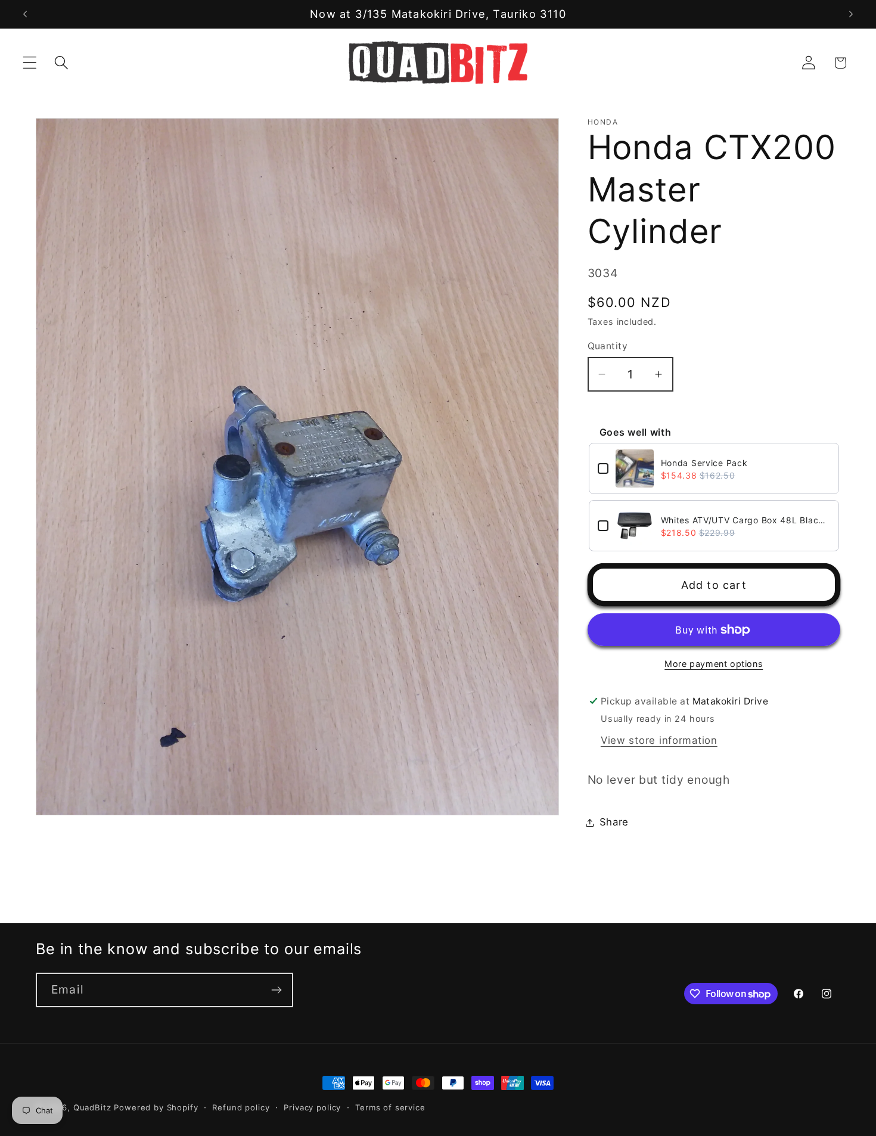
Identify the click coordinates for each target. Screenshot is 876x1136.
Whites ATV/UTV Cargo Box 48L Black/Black (746, 520)
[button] (30, 63)
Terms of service (390, 1107)
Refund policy (240, 1107)
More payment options (713, 664)
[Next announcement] (851, 14)
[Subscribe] (276, 990)
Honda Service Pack (704, 463)
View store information (659, 740)
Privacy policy (312, 1107)
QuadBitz (92, 1107)
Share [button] (614, 822)
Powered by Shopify (156, 1107)
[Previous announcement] (25, 14)
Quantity (608, 346)
